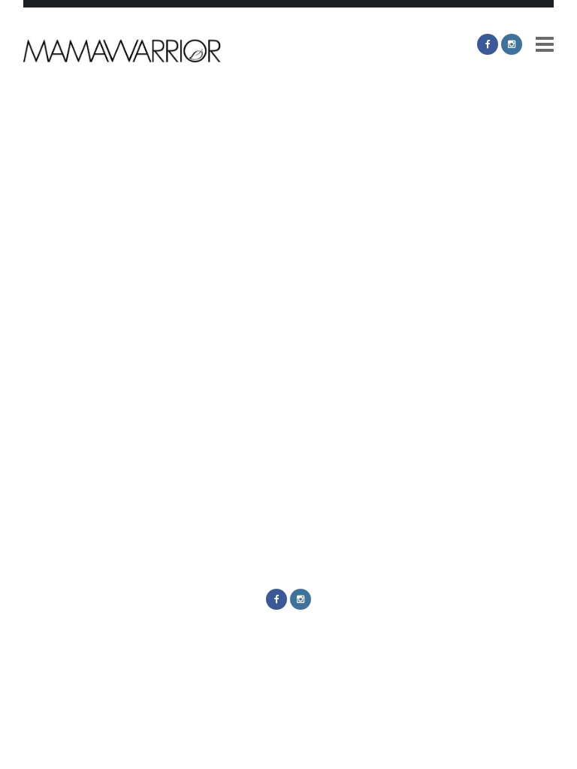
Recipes (154, 408)
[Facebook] (487, 44)
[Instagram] (511, 44)
